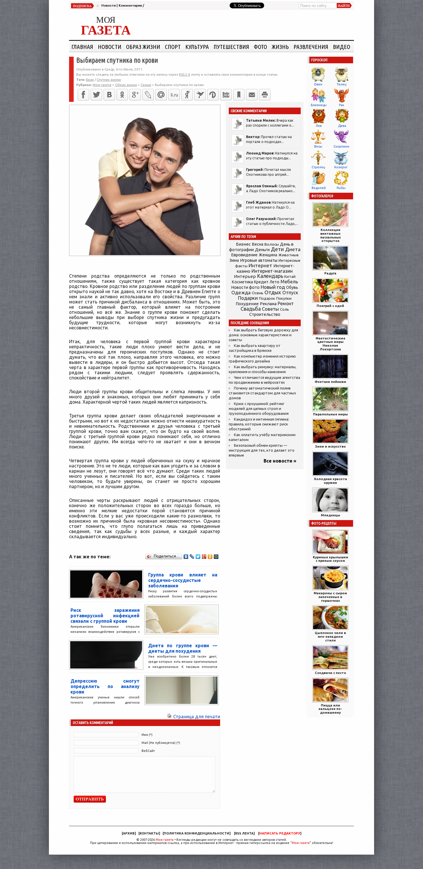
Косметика (242, 282)
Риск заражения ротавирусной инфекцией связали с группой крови (105, 616)
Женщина (268, 255)
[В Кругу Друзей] (213, 94)
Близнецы (319, 105)
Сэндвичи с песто (330, 673)
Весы (318, 146)
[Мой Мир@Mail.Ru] (161, 94)
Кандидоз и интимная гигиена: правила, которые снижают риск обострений (259, 424)
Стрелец (318, 167)
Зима (234, 260)
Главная (82, 46)
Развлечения (311, 46)
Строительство (264, 314)
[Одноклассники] (122, 94)
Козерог (341, 167)
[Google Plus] (204, 556)
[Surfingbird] (200, 94)
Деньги (262, 249)
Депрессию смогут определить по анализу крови (105, 686)
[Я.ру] (187, 94)
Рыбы (341, 188)
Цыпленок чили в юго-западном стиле (330, 636)
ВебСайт (148, 751)
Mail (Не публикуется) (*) (161, 742)
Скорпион (341, 146)
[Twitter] (96, 94)
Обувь (292, 287)
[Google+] (135, 94)
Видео (341, 46)
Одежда (241, 292)
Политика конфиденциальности (196, 833)
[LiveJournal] (148, 94)
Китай (290, 276)
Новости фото (245, 287)
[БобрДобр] (226, 94)
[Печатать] (264, 94)
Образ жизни (143, 46)
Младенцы (330, 515)
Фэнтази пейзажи (330, 381)
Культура (197, 46)
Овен (318, 84)
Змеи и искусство (330, 446)
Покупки (283, 298)
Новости (108, 5)
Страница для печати (196, 716)
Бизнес (243, 244)
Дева (342, 125)
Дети (277, 249)
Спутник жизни (109, 79)
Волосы (271, 244)
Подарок (267, 298)
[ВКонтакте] (109, 94)
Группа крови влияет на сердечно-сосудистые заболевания (182, 580)
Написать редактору (279, 833)
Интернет (260, 265)
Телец (341, 84)
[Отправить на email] (252, 94)
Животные (288, 255)
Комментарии (130, 5)
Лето (274, 282)
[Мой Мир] (216, 556)
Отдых (272, 292)
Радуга (330, 273)
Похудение (247, 303)
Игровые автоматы (258, 260)
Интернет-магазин (272, 271)
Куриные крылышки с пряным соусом (330, 559)
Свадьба (251, 309)
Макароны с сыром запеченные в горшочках (330, 596)
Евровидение (244, 254)
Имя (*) (147, 734)
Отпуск (290, 292)
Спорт (173, 46)
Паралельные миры (330, 414)
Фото (260, 46)
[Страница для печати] (169, 716)
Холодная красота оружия (330, 480)
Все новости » (280, 460)
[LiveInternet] (174, 94)
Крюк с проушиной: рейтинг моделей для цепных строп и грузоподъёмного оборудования (259, 409)
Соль (284, 309)
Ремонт (286, 303)
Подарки (248, 298)
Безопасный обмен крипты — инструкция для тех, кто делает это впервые (261, 450)
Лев (319, 125)
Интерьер (245, 276)
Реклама (268, 303)
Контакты (149, 833)
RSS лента (244, 833)
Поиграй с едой (330, 306)
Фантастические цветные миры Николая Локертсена (330, 343)
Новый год (273, 287)
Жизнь (280, 46)
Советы (270, 309)
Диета (292, 249)
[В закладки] (239, 94)
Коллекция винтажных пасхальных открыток (330, 235)
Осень (257, 293)
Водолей (319, 188)
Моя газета (165, 839)
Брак (90, 79)
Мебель (289, 281)
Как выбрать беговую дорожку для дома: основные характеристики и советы (263, 335)
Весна (257, 244)
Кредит (261, 282)
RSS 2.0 (184, 74)
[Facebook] (83, 94)
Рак (341, 105)
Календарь (270, 276)
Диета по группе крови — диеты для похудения (182, 648)
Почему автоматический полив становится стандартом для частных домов (262, 393)
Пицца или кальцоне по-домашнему (330, 709)
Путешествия (231, 46)
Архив (129, 833)
